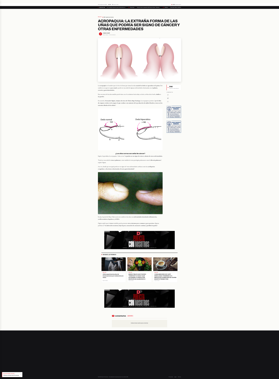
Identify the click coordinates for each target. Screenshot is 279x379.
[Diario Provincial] (104, 11)
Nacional (143, 356)
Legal (175, 376)
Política (142, 361)
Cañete (121, 356)
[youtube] (103, 361)
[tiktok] (105, 361)
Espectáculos (144, 368)
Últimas (179, 376)
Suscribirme (175, 339)
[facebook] (98, 361)
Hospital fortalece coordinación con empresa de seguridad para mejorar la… (123, 1)
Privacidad (171, 376)
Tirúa (120, 363)
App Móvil (168, 361)
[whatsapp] (107, 361)
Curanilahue (122, 358)
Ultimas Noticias (154, 11)
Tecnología (143, 366)
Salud (142, 363)
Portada (126, 11)
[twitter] (100, 361)
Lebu (120, 368)
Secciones (143, 11)
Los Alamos (122, 361)
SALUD (100, 16)
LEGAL (163, 11)
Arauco (121, 366)
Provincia (134, 11)
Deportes (143, 358)
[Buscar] (180, 11)
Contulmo (121, 371)
